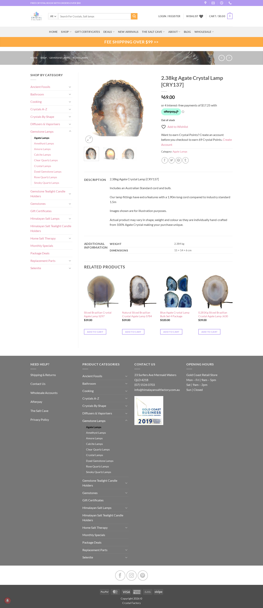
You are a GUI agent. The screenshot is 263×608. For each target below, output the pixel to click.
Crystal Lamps (42, 166)
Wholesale (202, 31)
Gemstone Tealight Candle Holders (47, 193)
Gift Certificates (41, 211)
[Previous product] (229, 58)
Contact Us (37, 383)
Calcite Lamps (42, 154)
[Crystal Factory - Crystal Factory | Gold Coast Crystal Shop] (36, 16)
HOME (53, 31)
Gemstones (38, 203)
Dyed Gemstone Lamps (47, 171)
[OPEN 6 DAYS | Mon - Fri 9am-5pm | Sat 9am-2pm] (222, 3)
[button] (221, 16)
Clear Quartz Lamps (46, 160)
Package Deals (39, 253)
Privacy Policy (39, 419)
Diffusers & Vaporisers (45, 124)
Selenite (35, 268)
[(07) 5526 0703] (231, 3)
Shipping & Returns (43, 375)
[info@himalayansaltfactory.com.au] (214, 3)
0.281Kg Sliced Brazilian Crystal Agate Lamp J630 (213, 314)
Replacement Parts (42, 260)
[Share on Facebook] (165, 160)
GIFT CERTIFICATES (87, 31)
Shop (65, 31)
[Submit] (134, 16)
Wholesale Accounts (44, 393)
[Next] (149, 108)
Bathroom (37, 94)
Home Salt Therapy (43, 238)
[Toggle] (70, 86)
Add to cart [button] (95, 332)
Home (34, 57)
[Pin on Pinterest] (178, 160)
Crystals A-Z (38, 109)
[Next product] (221, 58)
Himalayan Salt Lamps (44, 218)
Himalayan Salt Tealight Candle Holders (50, 228)
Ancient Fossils (40, 87)
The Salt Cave (39, 410)
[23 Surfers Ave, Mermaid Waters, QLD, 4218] (205, 3)
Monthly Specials (41, 245)
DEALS (107, 31)
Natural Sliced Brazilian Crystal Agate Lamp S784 (137, 314)
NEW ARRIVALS (128, 31)
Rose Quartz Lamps (45, 177)
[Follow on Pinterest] (143, 575)
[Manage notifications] (7, 600)
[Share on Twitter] (171, 160)
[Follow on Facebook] (120, 575)
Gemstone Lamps (59, 57)
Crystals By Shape (42, 116)
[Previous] (90, 108)
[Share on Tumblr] (185, 160)
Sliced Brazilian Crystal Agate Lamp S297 (97, 314)
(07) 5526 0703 (144, 384)
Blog (187, 31)
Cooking (36, 101)
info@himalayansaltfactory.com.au (157, 389)
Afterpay (36, 401)
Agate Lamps (80, 57)
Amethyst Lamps (44, 143)
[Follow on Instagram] (131, 575)
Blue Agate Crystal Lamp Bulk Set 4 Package (174, 314)
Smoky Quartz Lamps (46, 182)
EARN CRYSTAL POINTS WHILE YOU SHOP (52, 3)
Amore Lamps (42, 149)
